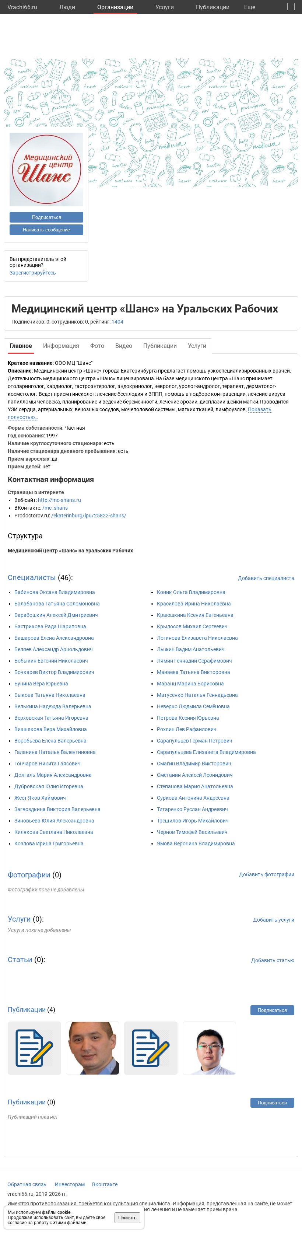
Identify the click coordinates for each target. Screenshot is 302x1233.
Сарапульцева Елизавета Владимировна (206, 752)
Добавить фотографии (266, 874)
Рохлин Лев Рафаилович (187, 729)
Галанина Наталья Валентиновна (55, 752)
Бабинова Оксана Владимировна (54, 592)
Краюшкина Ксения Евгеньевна (195, 615)
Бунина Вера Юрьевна (41, 684)
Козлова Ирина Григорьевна (49, 843)
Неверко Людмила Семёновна (193, 706)
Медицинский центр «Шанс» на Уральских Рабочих (70, 550)
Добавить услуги (273, 920)
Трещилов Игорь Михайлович (193, 821)
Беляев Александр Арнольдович (53, 649)
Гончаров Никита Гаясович (47, 763)
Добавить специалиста (266, 578)
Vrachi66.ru (22, 7)
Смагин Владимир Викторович (194, 763)
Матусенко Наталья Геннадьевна (197, 695)
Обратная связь (26, 1184)
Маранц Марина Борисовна (190, 684)
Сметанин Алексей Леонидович (195, 775)
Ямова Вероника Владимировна (196, 843)
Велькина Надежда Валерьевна (52, 706)
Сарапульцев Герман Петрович (194, 741)
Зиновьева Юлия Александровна (54, 821)
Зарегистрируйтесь (33, 273)
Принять (127, 1217)
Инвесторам (70, 1184)
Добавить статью (272, 960)
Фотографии (29, 874)
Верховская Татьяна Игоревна (51, 718)
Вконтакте (104, 1184)
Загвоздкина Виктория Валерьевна (57, 809)
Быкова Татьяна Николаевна (49, 695)
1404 (117, 322)
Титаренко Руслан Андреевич (192, 809)
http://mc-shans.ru (59, 500)
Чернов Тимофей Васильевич (192, 832)
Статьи (20, 959)
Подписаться (46, 217)
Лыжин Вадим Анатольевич (191, 649)
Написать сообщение (46, 230)
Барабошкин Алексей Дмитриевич (56, 615)
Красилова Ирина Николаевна (194, 604)
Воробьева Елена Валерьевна (50, 741)
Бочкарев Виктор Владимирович (54, 672)
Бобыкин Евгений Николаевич (51, 661)
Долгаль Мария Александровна (53, 775)
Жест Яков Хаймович (40, 798)
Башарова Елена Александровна (54, 638)
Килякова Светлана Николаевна (53, 832)
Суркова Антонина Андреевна (193, 798)
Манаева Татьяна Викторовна (193, 672)
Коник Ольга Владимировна (191, 592)
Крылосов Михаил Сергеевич (192, 626)
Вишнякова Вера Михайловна (50, 729)
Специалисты (32, 577)
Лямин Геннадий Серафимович (194, 661)
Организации (115, 7)
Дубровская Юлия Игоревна (48, 786)
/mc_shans (55, 508)
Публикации (212, 7)
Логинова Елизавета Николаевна (197, 638)
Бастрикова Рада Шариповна (50, 626)
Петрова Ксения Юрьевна (188, 718)
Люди (67, 7)
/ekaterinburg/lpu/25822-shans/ (88, 515)
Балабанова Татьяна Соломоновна (57, 604)
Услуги (164, 7)
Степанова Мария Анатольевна (195, 786)
